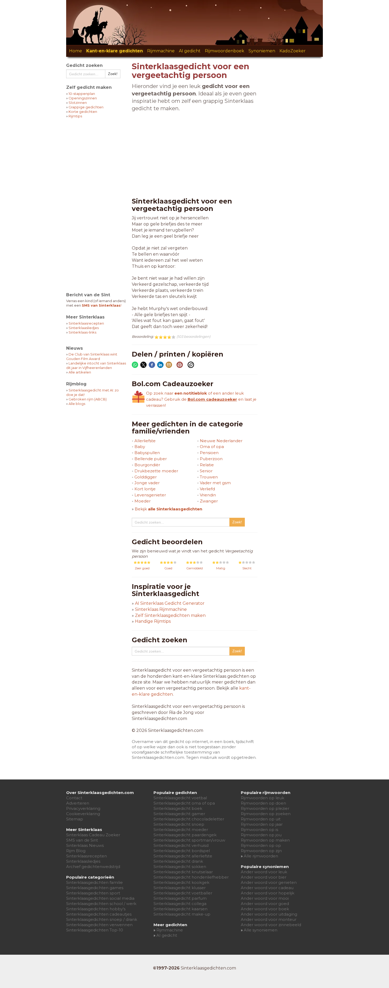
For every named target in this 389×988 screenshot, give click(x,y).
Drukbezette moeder (156, 470)
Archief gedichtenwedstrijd (93, 866)
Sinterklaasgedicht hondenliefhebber (191, 877)
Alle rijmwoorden (261, 855)
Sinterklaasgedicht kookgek (181, 882)
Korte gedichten (83, 111)
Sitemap (74, 818)
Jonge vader (147, 482)
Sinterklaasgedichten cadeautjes (99, 914)
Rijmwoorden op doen (263, 803)
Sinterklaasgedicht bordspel (181, 850)
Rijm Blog (75, 850)
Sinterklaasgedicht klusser (179, 887)
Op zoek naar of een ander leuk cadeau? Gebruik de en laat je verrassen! (201, 399)
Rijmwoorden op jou (261, 834)
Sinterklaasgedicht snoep (178, 824)
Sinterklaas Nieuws (85, 845)
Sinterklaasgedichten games (94, 887)
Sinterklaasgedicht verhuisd (181, 845)
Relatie (207, 464)
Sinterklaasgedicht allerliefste (182, 855)
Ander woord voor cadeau (267, 887)
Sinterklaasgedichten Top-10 (94, 929)
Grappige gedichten (86, 107)
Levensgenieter (150, 494)
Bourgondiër (147, 464)
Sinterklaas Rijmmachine (161, 609)
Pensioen (209, 452)
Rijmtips (75, 116)
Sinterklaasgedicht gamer (179, 813)
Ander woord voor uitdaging (269, 914)
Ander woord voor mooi (265, 898)
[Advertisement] (96, 202)
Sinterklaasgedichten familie (94, 882)
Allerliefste (145, 440)
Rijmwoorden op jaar (262, 824)
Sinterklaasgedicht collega (179, 903)
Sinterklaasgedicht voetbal (180, 797)
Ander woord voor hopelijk (267, 892)
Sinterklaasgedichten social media (100, 898)
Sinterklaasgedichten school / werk (101, 903)
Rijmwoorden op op (261, 845)
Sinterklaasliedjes (84, 328)
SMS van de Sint (82, 840)
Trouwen (209, 476)
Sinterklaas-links (82, 332)
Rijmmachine (161, 50)
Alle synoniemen (260, 929)
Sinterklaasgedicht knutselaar (183, 871)
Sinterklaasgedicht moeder (180, 829)
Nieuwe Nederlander (221, 440)
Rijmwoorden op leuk (262, 797)
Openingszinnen (83, 98)
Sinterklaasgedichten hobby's (95, 908)
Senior (206, 470)
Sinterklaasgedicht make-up (181, 914)
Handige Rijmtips (153, 621)
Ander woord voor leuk (264, 871)
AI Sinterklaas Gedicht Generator (170, 603)
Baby (139, 446)
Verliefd (207, 488)
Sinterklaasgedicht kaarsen (180, 908)
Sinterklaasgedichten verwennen (99, 924)
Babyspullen (147, 452)
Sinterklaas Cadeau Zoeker (93, 834)
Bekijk (168, 508)
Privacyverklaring (83, 808)
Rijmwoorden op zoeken (266, 813)
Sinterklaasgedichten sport (93, 892)
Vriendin (208, 494)
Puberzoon (211, 458)
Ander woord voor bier (263, 877)
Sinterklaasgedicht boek (177, 808)
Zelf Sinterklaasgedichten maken (170, 615)
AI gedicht (190, 50)
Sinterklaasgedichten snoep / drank (101, 919)
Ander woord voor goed (265, 903)
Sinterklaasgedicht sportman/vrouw (189, 840)
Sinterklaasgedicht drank (178, 861)
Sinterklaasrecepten (86, 323)
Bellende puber (150, 458)
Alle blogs (77, 403)
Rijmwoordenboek (224, 50)
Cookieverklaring (83, 813)
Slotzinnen (78, 102)
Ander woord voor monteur (268, 919)
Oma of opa (212, 446)
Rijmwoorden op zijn (261, 850)
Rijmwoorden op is (259, 829)
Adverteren (77, 803)
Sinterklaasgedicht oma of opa (184, 803)
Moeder (142, 501)
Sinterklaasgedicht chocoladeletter (188, 818)
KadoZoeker (292, 50)
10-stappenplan (82, 93)
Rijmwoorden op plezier (265, 808)
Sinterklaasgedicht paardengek (184, 834)
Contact (74, 797)
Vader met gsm (215, 482)
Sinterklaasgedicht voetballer (182, 892)
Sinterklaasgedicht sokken (179, 866)
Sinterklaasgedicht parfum (180, 898)
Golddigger (145, 476)
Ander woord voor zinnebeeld (271, 924)
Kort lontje (145, 488)
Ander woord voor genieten (269, 882)
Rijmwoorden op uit (261, 818)
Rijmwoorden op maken (265, 840)
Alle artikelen (80, 372)
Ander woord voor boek (265, 908)
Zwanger (209, 501)
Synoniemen (261, 50)
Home (75, 50)
